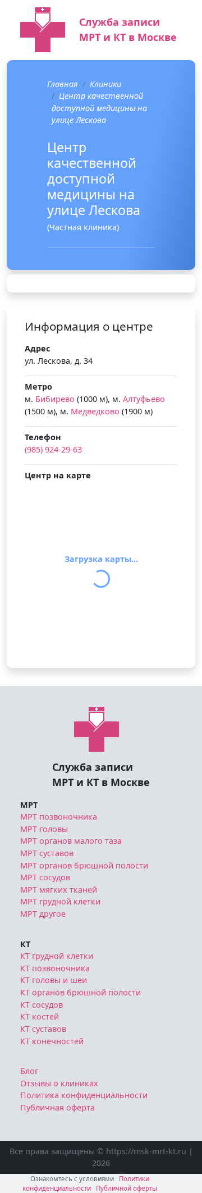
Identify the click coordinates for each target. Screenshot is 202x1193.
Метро (38, 386)
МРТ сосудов (45, 877)
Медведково (95, 411)
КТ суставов (43, 1028)
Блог (29, 1071)
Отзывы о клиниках (59, 1083)
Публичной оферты (126, 1188)
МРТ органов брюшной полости (84, 865)
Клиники (105, 84)
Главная (62, 84)
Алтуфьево (144, 399)
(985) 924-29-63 (53, 449)
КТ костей (39, 1016)
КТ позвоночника (55, 968)
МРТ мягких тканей (58, 889)
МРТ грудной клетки (60, 901)
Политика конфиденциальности (84, 1095)
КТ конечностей (52, 1041)
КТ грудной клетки (56, 955)
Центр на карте (58, 475)
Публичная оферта (57, 1107)
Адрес (37, 348)
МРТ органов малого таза (71, 840)
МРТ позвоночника (58, 816)
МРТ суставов (47, 853)
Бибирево (55, 399)
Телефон (43, 437)
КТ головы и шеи (53, 980)
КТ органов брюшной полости (80, 992)
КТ (25, 944)
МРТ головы (44, 829)
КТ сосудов (41, 1004)
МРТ (29, 804)
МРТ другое (43, 913)
